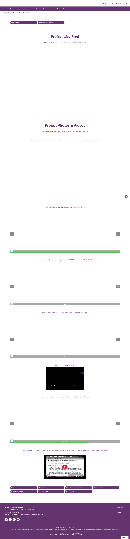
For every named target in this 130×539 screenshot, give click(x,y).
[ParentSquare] (52, 534)
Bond (5, 12)
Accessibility (121, 510)
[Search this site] (126, 3)
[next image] (118, 234)
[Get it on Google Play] (64, 534)
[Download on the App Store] (77, 534)
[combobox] (124, 537)
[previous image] (12, 234)
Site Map (120, 507)
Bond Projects (11, 12)
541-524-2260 (14, 512)
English (123, 537)
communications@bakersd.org (33, 514)
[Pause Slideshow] (12, 251)
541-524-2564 (12, 514)
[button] (106, 3)
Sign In (119, 512)
